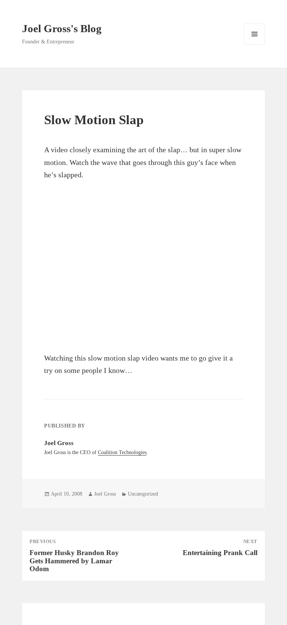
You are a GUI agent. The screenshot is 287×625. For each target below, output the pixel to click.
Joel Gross (105, 494)
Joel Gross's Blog (62, 28)
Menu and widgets (254, 44)
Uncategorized (143, 494)
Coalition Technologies (122, 452)
